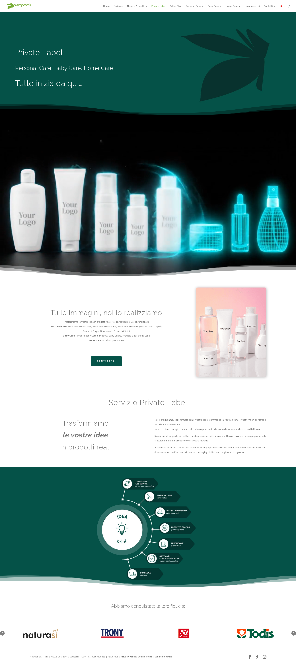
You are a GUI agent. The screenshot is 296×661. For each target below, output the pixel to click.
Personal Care (193, 6)
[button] (2, 633)
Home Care (232, 6)
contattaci (106, 361)
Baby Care (213, 6)
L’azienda (118, 6)
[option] (40, 633)
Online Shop (175, 6)
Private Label (158, 6)
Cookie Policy (145, 656)
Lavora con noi (252, 6)
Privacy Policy (128, 656)
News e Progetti (135, 6)
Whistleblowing (163, 656)
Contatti (268, 6)
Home (106, 6)
